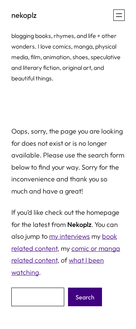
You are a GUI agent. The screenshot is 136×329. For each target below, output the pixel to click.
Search (85, 297)
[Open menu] (119, 15)
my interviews (69, 236)
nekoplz (24, 15)
